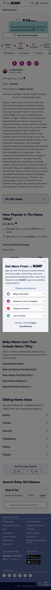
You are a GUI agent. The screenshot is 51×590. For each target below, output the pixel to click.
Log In (33, 323)
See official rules (26, 326)
